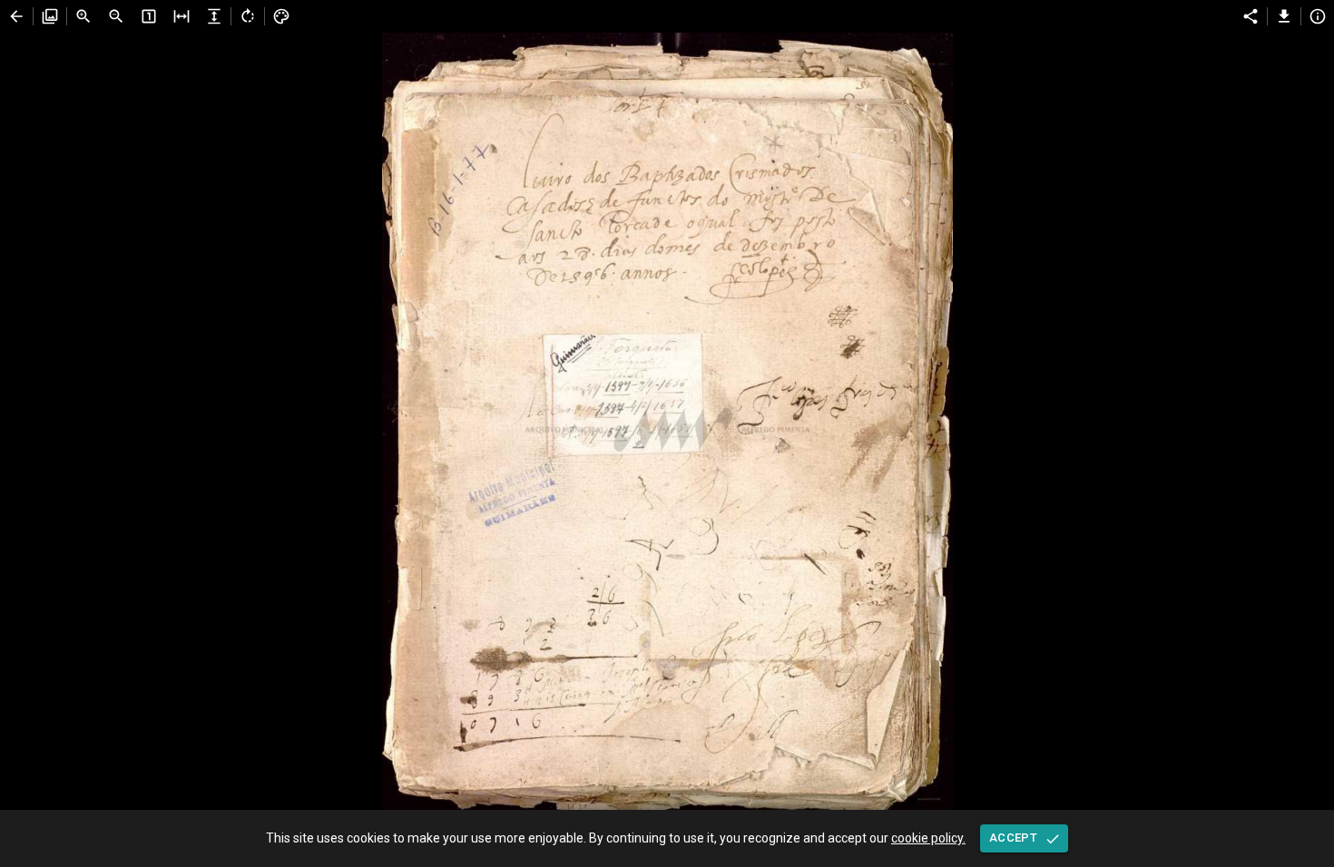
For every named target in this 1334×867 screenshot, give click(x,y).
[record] (16, 16)
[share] (1250, 16)
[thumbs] (50, 16)
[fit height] (214, 16)
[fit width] (181, 16)
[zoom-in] (83, 16)
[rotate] (247, 16)
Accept (1013, 837)
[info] (1317, 16)
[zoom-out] (116, 16)
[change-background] (281, 16)
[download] (1284, 16)
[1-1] (148, 16)
